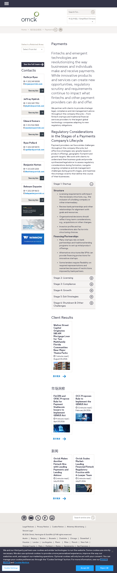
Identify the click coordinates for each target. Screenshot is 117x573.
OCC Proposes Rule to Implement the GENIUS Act (83, 400)
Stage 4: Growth (62, 290)
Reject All (104, 568)
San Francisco (82, 546)
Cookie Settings (11, 568)
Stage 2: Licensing (63, 278)
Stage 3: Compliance (65, 284)
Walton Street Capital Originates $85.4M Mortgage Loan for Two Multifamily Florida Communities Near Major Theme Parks (62, 339)
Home (24, 30)
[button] (56, 30)
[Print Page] (61, 30)
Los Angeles (47, 542)
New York (84, 542)
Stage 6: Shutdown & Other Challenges (68, 304)
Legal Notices (28, 527)
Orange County (29, 546)
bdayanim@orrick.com (35, 193)
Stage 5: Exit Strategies (66, 296)
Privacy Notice (43, 527)
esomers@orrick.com (35, 128)
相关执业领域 (35, 30)
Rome (58, 546)
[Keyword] (93, 517)
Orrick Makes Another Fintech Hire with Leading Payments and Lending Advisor (61, 467)
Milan (66, 542)
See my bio (33, 91)
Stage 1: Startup (62, 184)
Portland (49, 546)
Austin (25, 539)
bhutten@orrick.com (35, 172)
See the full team (32, 64)
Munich (74, 542)
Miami (57, 542)
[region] (58, 560)
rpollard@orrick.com (35, 150)
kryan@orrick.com (33, 84)
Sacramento (69, 546)
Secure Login (28, 531)
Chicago (73, 539)
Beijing (34, 539)
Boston (43, 539)
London (36, 542)
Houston (26, 542)
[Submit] (93, 12)
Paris (40, 546)
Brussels (52, 539)
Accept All (85, 568)
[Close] (112, 551)
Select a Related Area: (32, 44)
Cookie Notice (58, 527)
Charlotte (63, 539)
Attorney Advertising (75, 527)
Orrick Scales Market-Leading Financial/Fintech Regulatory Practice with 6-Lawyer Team (85, 467)
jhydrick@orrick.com (35, 106)
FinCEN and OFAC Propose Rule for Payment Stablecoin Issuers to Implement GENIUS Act (61, 406)
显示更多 (56, 376)
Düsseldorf (84, 539)
